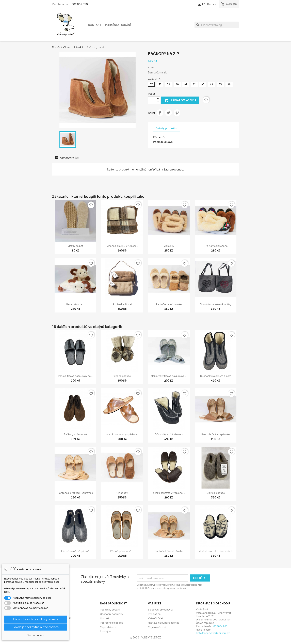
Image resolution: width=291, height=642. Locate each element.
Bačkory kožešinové (75, 434)
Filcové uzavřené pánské (75, 551)
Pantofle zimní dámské (169, 304)
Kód (155, 137)
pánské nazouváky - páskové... (122, 434)
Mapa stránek (108, 627)
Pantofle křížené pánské (169, 551)
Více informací (35, 635)
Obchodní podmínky (111, 614)
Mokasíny (169, 245)
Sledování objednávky (160, 609)
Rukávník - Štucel (122, 304)
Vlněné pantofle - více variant (215, 551)
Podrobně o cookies (111, 622)
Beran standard (75, 304)
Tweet (168, 112)
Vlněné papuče (122, 376)
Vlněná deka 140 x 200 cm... (122, 245)
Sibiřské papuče (215, 492)
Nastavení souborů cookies (163, 622)
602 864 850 (80, 4)
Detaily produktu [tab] (166, 128)
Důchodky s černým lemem (215, 376)
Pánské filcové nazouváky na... (75, 376)
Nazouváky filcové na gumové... (169, 376)
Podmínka (159, 142)
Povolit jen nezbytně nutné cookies (36, 627)
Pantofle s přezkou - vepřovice (75, 492)
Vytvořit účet (155, 618)
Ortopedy (122, 492)
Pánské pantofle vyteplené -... (169, 492)
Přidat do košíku (180, 100)
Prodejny (105, 631)
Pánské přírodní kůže (122, 551)
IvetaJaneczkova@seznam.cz (213, 633)
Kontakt (94, 25)
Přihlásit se (154, 614)
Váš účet (154, 603)
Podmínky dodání (118, 25)
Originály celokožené (216, 245)
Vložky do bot (75, 245)
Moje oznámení (157, 627)
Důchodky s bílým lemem (169, 434)
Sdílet (159, 112)
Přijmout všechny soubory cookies (35, 619)
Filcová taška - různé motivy (215, 304)
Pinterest (177, 112)
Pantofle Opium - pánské (215, 434)
